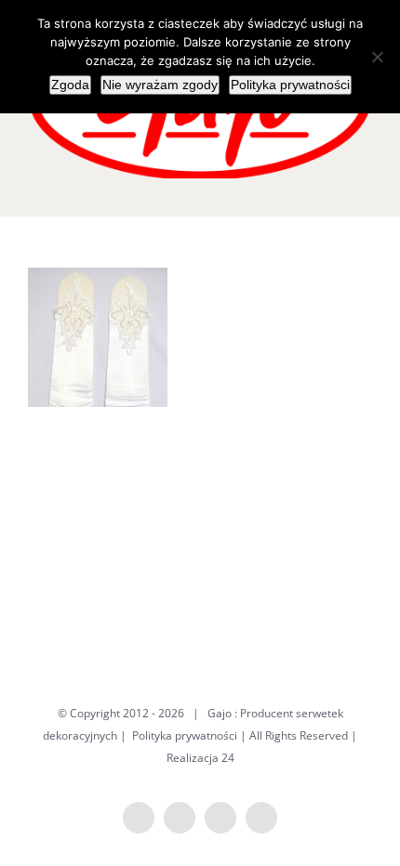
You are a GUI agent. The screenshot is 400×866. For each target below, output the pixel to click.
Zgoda (70, 84)
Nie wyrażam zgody (160, 84)
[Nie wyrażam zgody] (376, 56)
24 (227, 758)
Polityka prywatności (184, 735)
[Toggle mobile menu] (364, 188)
